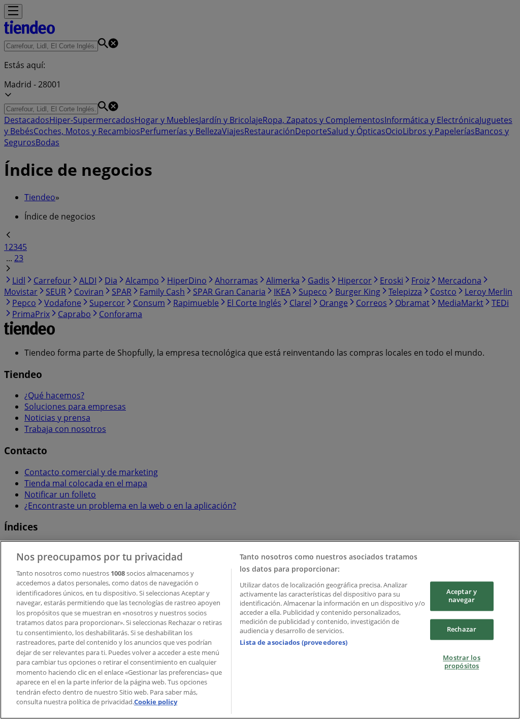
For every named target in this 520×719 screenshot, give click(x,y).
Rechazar (461, 629)
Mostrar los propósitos (461, 662)
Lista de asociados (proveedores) (293, 642)
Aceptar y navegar (461, 596)
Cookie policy (155, 701)
